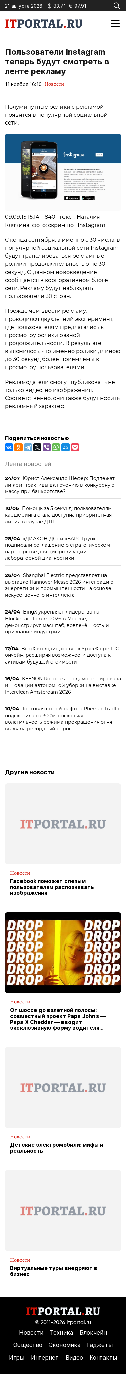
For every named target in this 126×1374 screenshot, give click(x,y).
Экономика (64, 1345)
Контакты (103, 1357)
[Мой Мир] (65, 447)
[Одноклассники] (18, 447)
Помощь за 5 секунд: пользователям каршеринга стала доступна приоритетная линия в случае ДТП (58, 515)
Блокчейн (93, 1332)
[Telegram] (28, 447)
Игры (16, 1357)
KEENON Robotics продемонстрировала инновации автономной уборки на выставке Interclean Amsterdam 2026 (63, 685)
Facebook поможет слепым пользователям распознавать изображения (52, 887)
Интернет (45, 1357)
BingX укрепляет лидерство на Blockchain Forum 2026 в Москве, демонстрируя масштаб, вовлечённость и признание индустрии (57, 621)
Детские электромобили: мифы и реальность (56, 1148)
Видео (74, 1357)
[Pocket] (75, 447)
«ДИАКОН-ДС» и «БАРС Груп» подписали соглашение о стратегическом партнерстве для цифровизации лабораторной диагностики (57, 548)
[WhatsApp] (56, 447)
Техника (61, 1332)
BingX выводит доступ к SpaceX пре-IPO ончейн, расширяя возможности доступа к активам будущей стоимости (62, 655)
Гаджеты (100, 1345)
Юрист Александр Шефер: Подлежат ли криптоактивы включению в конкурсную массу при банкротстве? (60, 484)
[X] (37, 447)
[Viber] (47, 447)
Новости (54, 84)
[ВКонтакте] (9, 447)
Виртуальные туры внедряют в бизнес (53, 1271)
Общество (27, 1345)
